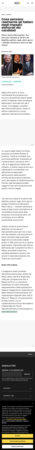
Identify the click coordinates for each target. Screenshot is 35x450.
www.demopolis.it (9, 311)
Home (3, 14)
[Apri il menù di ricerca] (28, 3)
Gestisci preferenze (17, 446)
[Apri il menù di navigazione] (3, 3)
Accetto (17, 436)
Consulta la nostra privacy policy (16, 419)
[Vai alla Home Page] (17, 3)
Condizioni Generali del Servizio (19, 380)
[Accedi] (32, 3)
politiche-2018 (6, 81)
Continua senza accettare (17, 441)
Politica (8, 14)
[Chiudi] (33, 403)
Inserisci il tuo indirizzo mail (13, 370)
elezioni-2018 (17, 81)
